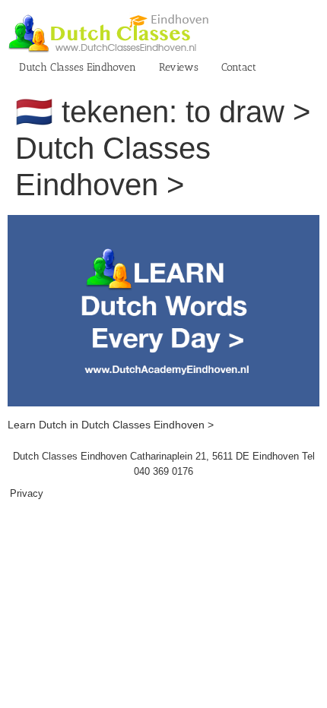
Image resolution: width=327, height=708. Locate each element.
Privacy (26, 493)
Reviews (178, 67)
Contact (238, 67)
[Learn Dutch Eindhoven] (163, 223)
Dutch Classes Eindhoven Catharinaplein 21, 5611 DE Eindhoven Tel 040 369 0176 (164, 463)
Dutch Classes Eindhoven (77, 67)
